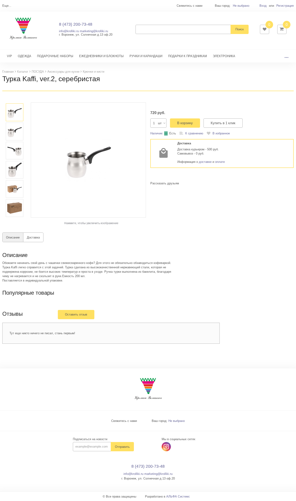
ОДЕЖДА (24, 56)
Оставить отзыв (76, 314)
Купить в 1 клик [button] (223, 123)
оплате (220, 162)
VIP (9, 56)
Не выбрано (241, 5)
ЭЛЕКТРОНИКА (224, 56)
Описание (13, 237)
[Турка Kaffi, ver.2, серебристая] (88, 160)
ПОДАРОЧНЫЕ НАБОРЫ (55, 56)
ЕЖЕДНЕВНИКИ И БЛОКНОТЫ (101, 56)
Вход (263, 5)
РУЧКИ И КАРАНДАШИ (146, 56)
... (286, 56)
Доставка (33, 237)
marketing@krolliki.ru (94, 31)
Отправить (122, 446)
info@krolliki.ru (69, 31)
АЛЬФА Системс (178, 496)
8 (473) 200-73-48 (75, 24)
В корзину (185, 123)
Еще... (6, 5)
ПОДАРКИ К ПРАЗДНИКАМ (187, 56)
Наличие (156, 133)
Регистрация (285, 5)
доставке (205, 162)
